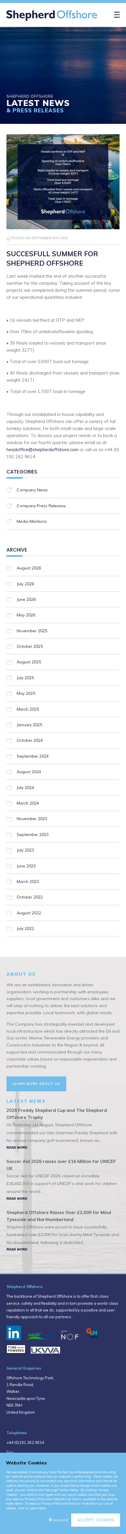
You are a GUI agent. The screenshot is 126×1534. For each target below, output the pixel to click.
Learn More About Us (36, 1083)
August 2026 (29, 568)
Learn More (38, 1508)
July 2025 (25, 677)
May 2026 (26, 615)
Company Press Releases (41, 505)
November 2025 (32, 630)
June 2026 (26, 599)
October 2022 (30, 897)
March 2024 (28, 803)
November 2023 (32, 818)
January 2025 (29, 724)
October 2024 (30, 740)
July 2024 (25, 787)
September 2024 (33, 756)
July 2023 (25, 850)
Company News (32, 490)
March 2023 (28, 881)
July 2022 (25, 928)
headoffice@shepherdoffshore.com (42, 449)
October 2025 (30, 646)
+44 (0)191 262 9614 (25, 1442)
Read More (16, 1147)
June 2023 (26, 866)
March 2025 (28, 709)
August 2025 (29, 662)
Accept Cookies (95, 1520)
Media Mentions (32, 521)
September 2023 (33, 834)
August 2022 (29, 913)
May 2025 (26, 693)
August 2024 (29, 771)
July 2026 (25, 583)
